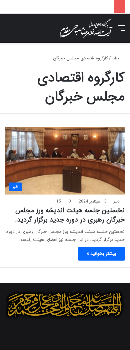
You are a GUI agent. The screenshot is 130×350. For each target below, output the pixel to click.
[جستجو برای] (8, 30)
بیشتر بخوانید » (101, 253)
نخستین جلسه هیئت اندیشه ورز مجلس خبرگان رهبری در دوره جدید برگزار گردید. (70, 215)
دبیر (117, 201)
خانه (116, 58)
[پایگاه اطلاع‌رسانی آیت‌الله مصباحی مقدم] (86, 28)
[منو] (121, 30)
